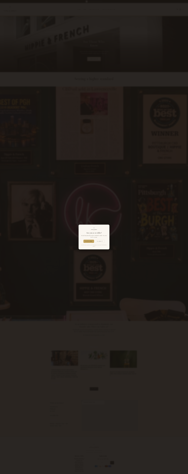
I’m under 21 (100, 241)
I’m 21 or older (88, 241)
